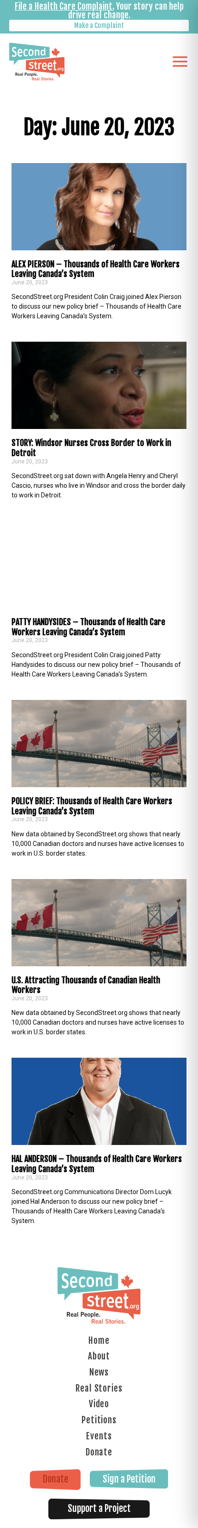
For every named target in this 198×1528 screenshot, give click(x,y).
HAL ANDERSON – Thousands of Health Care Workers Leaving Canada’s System (97, 1164)
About (99, 1356)
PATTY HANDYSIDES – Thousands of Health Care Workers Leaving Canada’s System (88, 627)
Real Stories (99, 1388)
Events (98, 1436)
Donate (99, 1452)
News (99, 1372)
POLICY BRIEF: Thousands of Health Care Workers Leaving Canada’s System (92, 806)
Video (99, 1404)
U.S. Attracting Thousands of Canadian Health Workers (86, 985)
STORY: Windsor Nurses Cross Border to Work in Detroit (91, 448)
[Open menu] (180, 61)
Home (99, 1340)
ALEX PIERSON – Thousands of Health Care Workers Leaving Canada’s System (96, 269)
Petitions (99, 1420)
